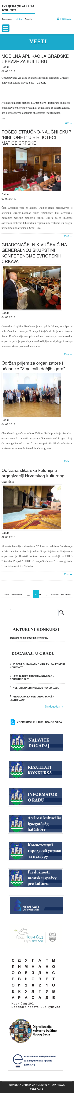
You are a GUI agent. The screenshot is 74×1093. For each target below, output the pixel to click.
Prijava (65, 19)
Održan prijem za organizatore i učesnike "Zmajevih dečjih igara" (33, 365)
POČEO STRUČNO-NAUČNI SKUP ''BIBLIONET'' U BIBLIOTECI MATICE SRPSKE (36, 137)
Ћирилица (7, 19)
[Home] (18, 9)
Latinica (18, 19)
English (28, 19)
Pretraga (62, 613)
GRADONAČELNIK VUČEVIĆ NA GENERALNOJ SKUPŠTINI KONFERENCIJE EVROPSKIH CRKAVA (34, 252)
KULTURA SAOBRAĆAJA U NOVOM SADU (36, 687)
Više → (68, 123)
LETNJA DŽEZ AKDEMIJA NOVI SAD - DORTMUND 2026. (32, 677)
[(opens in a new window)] (37, 905)
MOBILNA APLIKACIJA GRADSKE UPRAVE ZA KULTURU (35, 59)
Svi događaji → (54, 706)
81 (40, 595)
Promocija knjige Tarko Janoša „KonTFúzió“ (32, 698)
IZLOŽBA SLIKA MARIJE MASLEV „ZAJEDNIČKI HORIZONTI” (37, 665)
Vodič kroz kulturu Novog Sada (39, 722)
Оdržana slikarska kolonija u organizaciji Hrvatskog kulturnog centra (33, 475)
